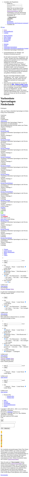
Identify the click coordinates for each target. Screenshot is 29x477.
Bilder (5, 253)
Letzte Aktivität (8, 250)
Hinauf (5, 406)
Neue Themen (7, 37)
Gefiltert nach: (4, 284)
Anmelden (10, 18)
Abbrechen (6, 428)
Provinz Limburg (5, 174)
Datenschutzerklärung (12, 11)
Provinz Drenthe (5, 131)
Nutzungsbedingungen (9, 404)
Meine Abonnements (9, 252)
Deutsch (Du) (10, 396)
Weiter (12, 289)
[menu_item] (14, 431)
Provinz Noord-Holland (7, 191)
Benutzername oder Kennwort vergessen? (17, 23)
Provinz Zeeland (5, 229)
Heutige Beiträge (8, 35)
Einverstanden (4, 475)
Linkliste (6, 33)
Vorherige (3, 289)
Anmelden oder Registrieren (11, 2)
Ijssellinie (3, 207)
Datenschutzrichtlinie (13, 459)
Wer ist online (7, 38)
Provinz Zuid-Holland (6, 238)
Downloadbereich (8, 31)
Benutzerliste (7, 40)
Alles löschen (4, 286)
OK (2, 420)
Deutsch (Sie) (10, 397)
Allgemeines (4, 121)
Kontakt (6, 402)
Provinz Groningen (5, 165)
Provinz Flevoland (5, 139)
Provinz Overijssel (5, 200)
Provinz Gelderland (6, 157)
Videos (5, 255)
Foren (5, 30)
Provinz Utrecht (5, 220)
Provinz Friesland (5, 148)
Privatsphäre (7, 403)
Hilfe (5, 400)
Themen (6, 249)
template (8, 289)
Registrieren (10, 21)
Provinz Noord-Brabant (7, 183)
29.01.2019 (4, 219)
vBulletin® (10, 411)
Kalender (6, 41)
